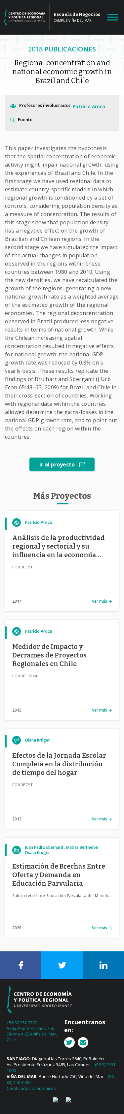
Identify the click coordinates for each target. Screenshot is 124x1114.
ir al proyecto (57, 464)
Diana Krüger (37, 740)
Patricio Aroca (89, 106)
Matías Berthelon (82, 847)
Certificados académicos (31, 1088)
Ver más (99, 601)
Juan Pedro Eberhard (44, 847)
